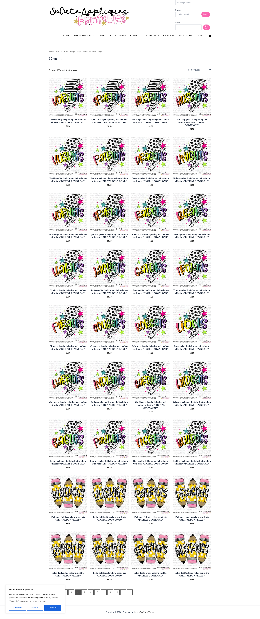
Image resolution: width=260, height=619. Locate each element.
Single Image (75, 52)
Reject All (35, 608)
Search (178, 10)
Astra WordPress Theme (144, 612)
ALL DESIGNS (62, 52)
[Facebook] (210, 36)
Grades (93, 52)
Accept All (53, 608)
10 (117, 592)
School (86, 52)
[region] (35, 599)
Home (51, 52)
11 (123, 592)
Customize (18, 608)
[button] (93, 35)
